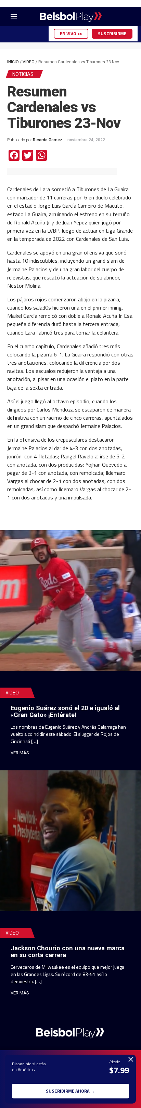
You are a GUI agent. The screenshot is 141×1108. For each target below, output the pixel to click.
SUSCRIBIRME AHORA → (70, 1090)
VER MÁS (20, 752)
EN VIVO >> (71, 33)
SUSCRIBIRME (112, 33)
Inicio (13, 62)
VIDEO (29, 62)
